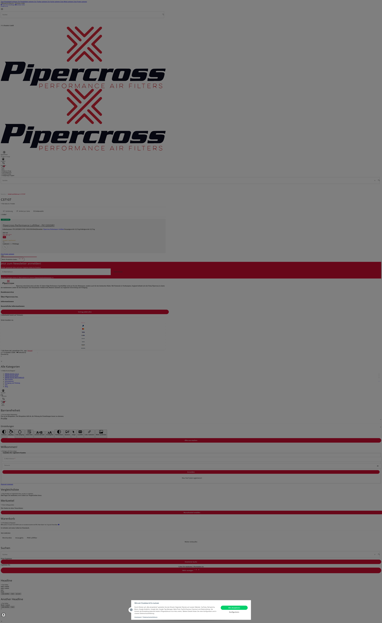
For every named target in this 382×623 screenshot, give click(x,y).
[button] (4, 615)
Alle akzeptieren (234, 608)
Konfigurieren (234, 612)
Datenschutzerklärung (150, 617)
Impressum (138, 617)
